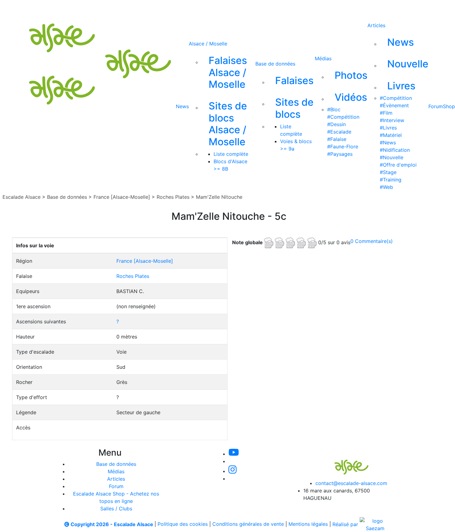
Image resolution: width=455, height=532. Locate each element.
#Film (386, 113)
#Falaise (336, 139)
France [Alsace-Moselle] (121, 197)
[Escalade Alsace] (345, 463)
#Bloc (333, 109)
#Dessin (336, 124)
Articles (376, 25)
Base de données (275, 64)
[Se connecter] (288, 9)
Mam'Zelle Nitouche (219, 197)
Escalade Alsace (21, 197)
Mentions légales (308, 524)
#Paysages (340, 154)
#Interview (392, 120)
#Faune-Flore (342, 146)
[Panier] (298, 9)
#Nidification (395, 150)
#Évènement (394, 105)
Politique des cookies (183, 524)
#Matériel (391, 135)
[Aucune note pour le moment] (291, 242)
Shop (449, 106)
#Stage (388, 172)
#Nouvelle (391, 157)
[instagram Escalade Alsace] (229, 9)
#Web (386, 187)
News (182, 106)
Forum (435, 106)
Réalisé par (346, 524)
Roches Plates (173, 197)
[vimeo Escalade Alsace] (209, 9)
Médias (323, 58)
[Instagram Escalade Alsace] (232, 471)
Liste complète (231, 154)
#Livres (388, 128)
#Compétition (343, 117)
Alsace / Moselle (208, 43)
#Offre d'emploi (398, 165)
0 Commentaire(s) (371, 241)
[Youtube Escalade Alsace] (187, 9)
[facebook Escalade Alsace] (250, 9)
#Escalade (339, 132)
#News (388, 142)
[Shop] (270, 9)
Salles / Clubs (116, 508)
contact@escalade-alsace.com (351, 483)
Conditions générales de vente (248, 524)
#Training (390, 180)
